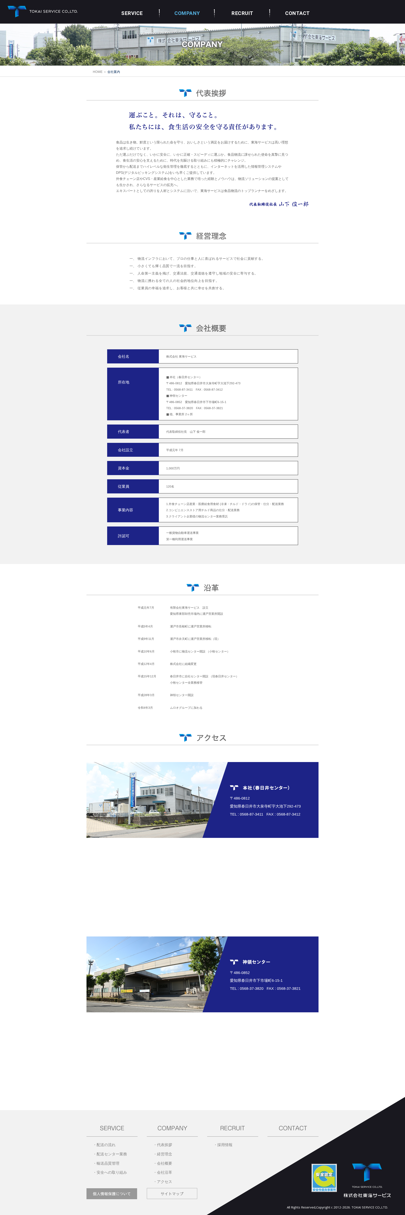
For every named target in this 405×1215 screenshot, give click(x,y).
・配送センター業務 (110, 1154)
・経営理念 (162, 1154)
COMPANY (187, 13)
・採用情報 (222, 1145)
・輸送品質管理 (106, 1163)
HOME (98, 72)
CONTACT (297, 13)
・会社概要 (162, 1163)
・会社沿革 (162, 1172)
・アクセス (162, 1182)
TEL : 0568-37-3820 (179, 408)
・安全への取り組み (110, 1172)
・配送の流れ (104, 1145)
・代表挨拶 (162, 1145)
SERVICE (132, 13)
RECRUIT (242, 13)
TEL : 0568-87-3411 (179, 389)
